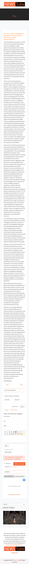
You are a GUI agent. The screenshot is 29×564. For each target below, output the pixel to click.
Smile (12, 434)
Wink (22, 434)
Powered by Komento (14, 494)
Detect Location (8, 452)
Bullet (22, 432)
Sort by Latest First (19, 476)
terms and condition (13, 466)
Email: (5, 421)
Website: (5, 425)
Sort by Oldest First (9, 476)
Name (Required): (7, 416)
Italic (7, 432)
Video (16, 432)
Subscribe (7, 463)
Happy (14, 434)
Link (12, 432)
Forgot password (14, 409)
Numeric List (20, 432)
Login (22, 406)
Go (24, 504)
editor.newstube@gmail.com (14, 545)
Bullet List (18, 432)
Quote (5, 434)
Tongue (18, 434)
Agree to (7, 466)
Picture (14, 432)
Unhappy (20, 434)
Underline (9, 432)
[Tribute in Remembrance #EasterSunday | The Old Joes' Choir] (14, 517)
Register (7, 409)
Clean (9, 434)
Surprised (16, 434)
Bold (5, 432)
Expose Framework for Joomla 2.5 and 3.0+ (14, 4)
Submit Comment (19, 464)
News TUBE (16, 560)
